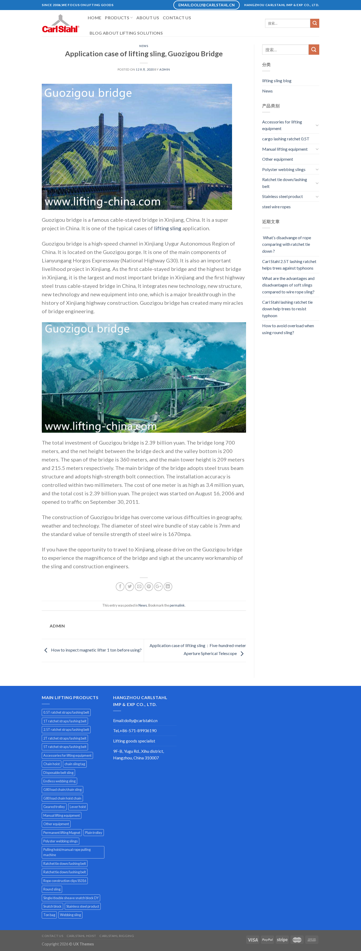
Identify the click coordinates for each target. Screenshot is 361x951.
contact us (52, 936)
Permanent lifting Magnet (61, 832)
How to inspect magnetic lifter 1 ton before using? (96, 649)
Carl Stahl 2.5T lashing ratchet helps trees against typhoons (289, 265)
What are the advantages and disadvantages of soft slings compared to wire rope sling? (288, 285)
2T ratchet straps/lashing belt (64, 738)
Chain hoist (51, 764)
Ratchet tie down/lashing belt (284, 183)
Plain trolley (93, 832)
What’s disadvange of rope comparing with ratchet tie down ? (286, 244)
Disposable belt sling (58, 772)
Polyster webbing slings (284, 169)
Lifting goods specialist (134, 740)
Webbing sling (70, 915)
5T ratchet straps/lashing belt (64, 747)
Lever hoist (78, 807)
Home (94, 17)
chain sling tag (74, 764)
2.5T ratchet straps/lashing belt (66, 729)
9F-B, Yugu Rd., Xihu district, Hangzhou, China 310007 (138, 754)
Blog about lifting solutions (126, 32)
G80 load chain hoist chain (62, 798)
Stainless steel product (282, 196)
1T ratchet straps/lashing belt (64, 721)
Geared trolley (54, 807)
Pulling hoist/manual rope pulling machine (67, 852)
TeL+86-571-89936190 (134, 730)
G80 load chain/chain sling (62, 789)
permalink (177, 605)
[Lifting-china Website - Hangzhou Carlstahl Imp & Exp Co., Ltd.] (61, 23)
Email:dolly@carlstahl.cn (135, 720)
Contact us (177, 17)
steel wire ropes (276, 206)
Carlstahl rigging (116, 936)
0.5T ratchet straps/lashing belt (66, 712)
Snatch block (52, 906)
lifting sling (168, 228)
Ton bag (49, 915)
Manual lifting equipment (285, 148)
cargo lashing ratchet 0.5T (285, 138)
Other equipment (277, 158)
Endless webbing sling (59, 781)
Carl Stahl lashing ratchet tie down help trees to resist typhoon (287, 308)
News (143, 46)
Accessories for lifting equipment (282, 125)
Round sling (52, 889)
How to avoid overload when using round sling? (288, 329)
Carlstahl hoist (81, 936)
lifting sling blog (276, 80)
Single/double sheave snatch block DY (71, 898)
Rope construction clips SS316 (64, 881)
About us (147, 17)
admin (164, 69)
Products (117, 17)
